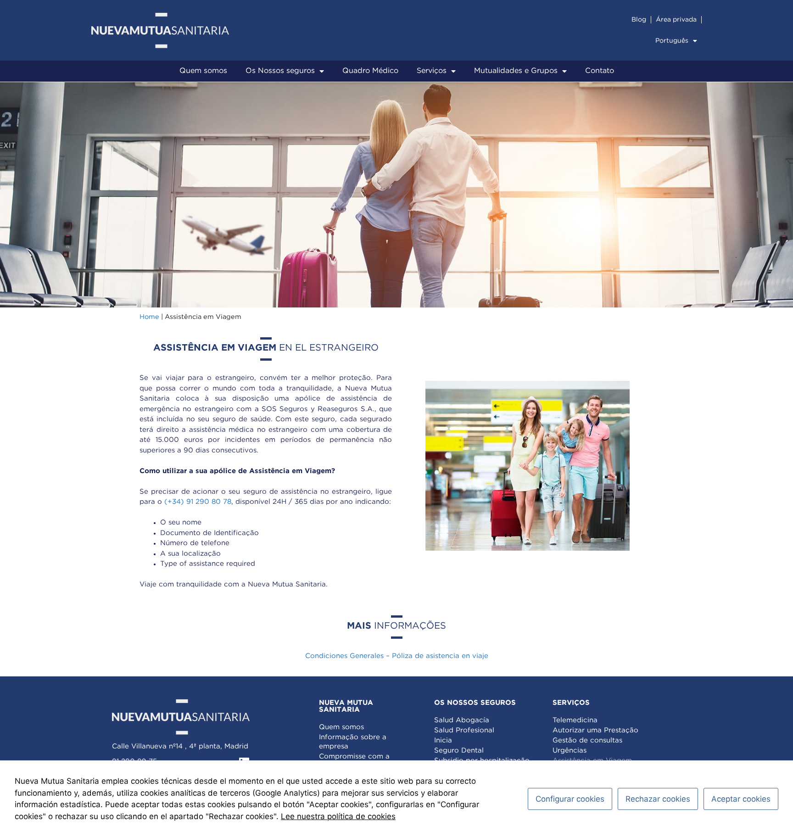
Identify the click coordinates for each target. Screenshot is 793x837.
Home (149, 317)
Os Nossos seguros (280, 70)
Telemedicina (575, 720)
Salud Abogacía (461, 720)
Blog (638, 19)
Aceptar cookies (741, 799)
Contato (599, 70)
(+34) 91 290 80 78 (197, 502)
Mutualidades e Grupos (516, 70)
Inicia (443, 740)
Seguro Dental (459, 750)
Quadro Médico (370, 70)
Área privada (676, 19)
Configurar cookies (570, 799)
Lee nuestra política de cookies (338, 816)
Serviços (432, 70)
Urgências (569, 750)
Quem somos (203, 70)
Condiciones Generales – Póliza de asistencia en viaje (396, 656)
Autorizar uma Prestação (595, 730)
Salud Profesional (464, 730)
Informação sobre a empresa (352, 741)
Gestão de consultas (587, 740)
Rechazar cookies (657, 799)
